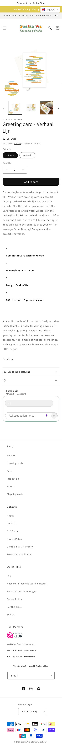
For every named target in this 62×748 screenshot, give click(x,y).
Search (10, 614)
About (10, 515)
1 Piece (10, 155)
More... (10, 486)
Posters (11, 455)
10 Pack (27, 155)
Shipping (17, 143)
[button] (4, 28)
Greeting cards (15, 463)
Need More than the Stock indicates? (27, 583)
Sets (9, 471)
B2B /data (12, 531)
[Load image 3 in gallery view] (46, 107)
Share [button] (10, 359)
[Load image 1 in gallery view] (15, 107)
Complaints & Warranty (20, 546)
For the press (14, 606)
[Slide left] (4, 108)
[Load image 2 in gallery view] (31, 107)
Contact (11, 523)
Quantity (7, 163)
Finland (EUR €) (29, 711)
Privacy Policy (14, 538)
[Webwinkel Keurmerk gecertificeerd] (14, 637)
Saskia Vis (25, 742)
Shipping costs (15, 494)
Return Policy (14, 599)
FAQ (9, 575)
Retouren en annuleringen (21, 591)
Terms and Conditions (19, 554)
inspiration (13, 478)
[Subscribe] (50, 676)
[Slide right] (58, 108)
